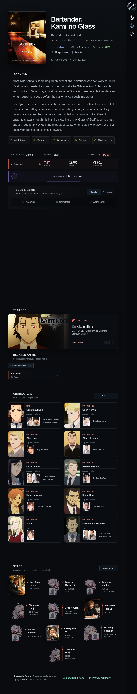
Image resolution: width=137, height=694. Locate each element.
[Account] (131, 17)
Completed (64, 202)
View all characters (104, 396)
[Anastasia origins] (134, 8)
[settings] (131, 33)
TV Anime (81, 47)
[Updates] (131, 25)
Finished (60, 47)
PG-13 (106, 155)
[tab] (21, 365)
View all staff (107, 568)
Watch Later (99, 202)
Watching (30, 202)
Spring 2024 (103, 47)
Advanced (107, 192)
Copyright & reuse (75, 678)
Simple (93, 192)
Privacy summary (101, 678)
